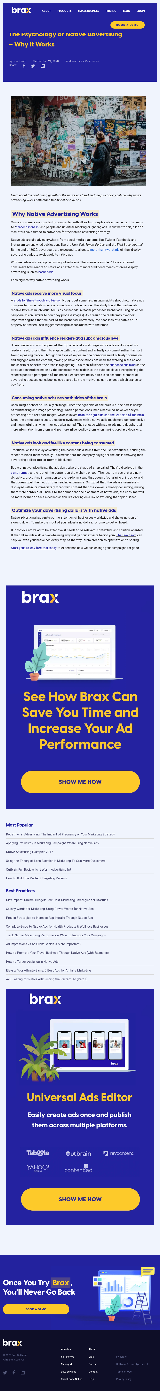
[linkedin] (43, 65)
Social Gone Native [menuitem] (71, 1379)
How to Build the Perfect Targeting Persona (36, 878)
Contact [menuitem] (93, 1371)
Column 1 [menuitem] (66, 1343)
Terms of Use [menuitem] (124, 1371)
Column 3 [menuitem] (121, 1351)
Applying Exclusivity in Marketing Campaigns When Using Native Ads (52, 843)
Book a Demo (36, 1309)
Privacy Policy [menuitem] (123, 1379)
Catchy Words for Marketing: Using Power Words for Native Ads (50, 909)
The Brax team (126, 535)
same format (20, 472)
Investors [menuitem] (121, 1356)
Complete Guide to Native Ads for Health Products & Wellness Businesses (57, 926)
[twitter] (33, 65)
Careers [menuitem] (93, 1364)
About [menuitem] (46, 10)
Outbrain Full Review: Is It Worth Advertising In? (38, 869)
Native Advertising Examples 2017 (29, 852)
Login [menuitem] (141, 10)
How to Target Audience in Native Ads (32, 962)
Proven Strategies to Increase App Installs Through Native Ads (49, 918)
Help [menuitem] (91, 1379)
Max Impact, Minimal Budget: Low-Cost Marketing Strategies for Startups (57, 900)
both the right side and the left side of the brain (111, 415)
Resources (92, 61)
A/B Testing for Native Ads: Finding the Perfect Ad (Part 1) (46, 979)
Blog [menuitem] (126, 10)
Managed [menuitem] (66, 1364)
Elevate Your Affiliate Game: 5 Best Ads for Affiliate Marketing (48, 970)
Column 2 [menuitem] (94, 1343)
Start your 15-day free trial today (34, 548)
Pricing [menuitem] (111, 10)
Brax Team (19, 61)
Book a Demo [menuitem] (127, 24)
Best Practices (74, 61)
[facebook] (24, 65)
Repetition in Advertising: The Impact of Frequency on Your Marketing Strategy (60, 834)
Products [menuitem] (64, 10)
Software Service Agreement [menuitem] (129, 1364)
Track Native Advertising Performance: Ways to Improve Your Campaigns (56, 935)
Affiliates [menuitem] (66, 1349)
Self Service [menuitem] (67, 1356)
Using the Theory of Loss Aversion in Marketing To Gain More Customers (56, 861)
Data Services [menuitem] (68, 1371)
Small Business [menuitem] (88, 10)
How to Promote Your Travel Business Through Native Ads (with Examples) (57, 953)
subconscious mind (123, 365)
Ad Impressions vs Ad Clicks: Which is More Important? (43, 944)
